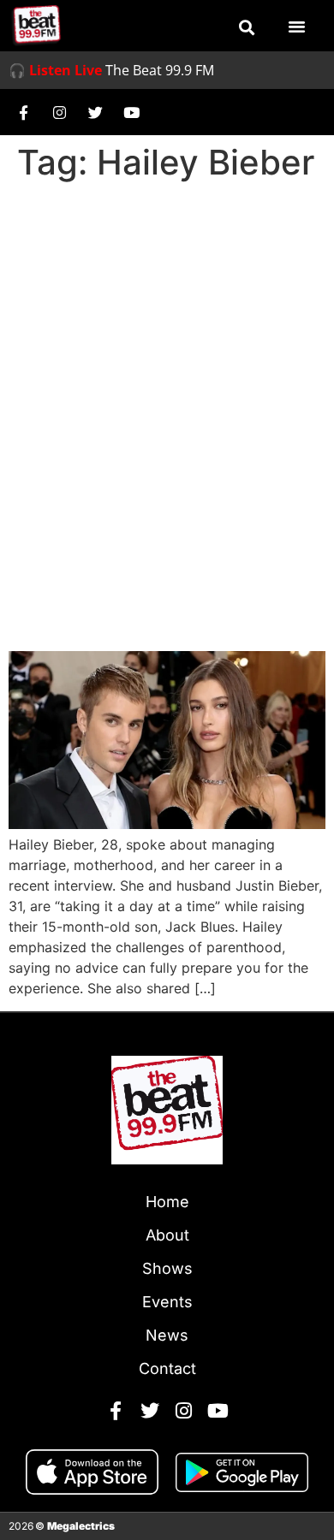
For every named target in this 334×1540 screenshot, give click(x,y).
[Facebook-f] (23, 112)
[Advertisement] (167, 363)
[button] (246, 27)
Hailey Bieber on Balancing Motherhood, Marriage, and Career (160, 587)
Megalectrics (81, 1525)
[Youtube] (131, 112)
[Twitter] (95, 112)
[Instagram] (59, 112)
